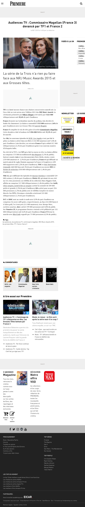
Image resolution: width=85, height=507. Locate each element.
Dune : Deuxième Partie (10, 440)
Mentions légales (8, 505)
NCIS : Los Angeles (35, 138)
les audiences (7, 222)
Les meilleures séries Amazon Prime (14, 482)
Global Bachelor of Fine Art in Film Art (30, 500)
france (19, 224)
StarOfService (46, 500)
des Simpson (36, 154)
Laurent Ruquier (40, 126)
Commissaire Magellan (22, 285)
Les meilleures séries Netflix (12, 479)
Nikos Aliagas (28, 115)
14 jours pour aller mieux (11, 453)
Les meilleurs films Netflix (11, 486)
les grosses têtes (8, 224)
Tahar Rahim (48, 469)
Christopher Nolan (50, 459)
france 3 (24, 224)
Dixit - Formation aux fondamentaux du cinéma (64, 500)
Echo (45, 446)
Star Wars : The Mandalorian (53, 449)
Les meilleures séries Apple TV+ (13, 484)
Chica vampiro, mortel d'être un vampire (17, 186)
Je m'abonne (68, 153)
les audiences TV (17, 222)
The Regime (48, 442)
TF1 (15, 224)
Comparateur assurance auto (11, 500)
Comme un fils (7, 451)
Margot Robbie (48, 467)
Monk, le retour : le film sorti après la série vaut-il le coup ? (45, 318)
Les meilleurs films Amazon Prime (14, 488)
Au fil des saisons (8, 449)
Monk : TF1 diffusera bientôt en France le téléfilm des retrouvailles (45, 337)
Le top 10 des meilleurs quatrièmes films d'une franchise (21, 477)
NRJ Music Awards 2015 (46, 222)
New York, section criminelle (35, 286)
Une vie (5, 442)
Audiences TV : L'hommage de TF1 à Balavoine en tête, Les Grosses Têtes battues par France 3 (15, 320)
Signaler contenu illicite (20, 505)
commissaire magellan (30, 222)
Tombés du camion (9, 444)
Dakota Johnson (49, 463)
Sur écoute (47, 451)
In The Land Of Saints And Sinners (14, 446)
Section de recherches (10, 169)
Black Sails (17, 214)
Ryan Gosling (48, 461)
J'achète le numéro (68, 158)
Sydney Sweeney (49, 465)
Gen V (46, 444)
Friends (46, 440)
